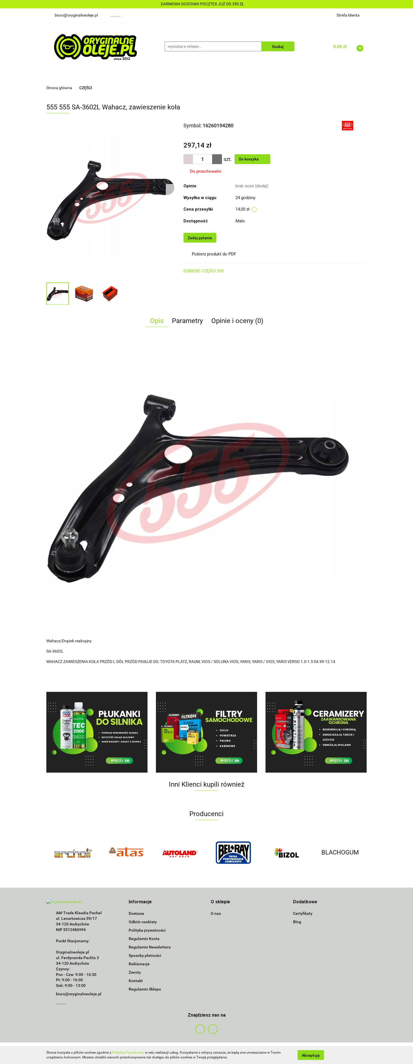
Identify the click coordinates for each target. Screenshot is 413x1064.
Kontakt (136, 980)
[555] (347, 125)
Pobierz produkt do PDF (214, 254)
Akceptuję (311, 1055)
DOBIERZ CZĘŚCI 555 (203, 270)
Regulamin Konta (144, 938)
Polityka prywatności (147, 930)
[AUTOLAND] (179, 853)
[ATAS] (126, 853)
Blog (297, 922)
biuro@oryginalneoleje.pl (78, 994)
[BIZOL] (286, 853)
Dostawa (136, 913)
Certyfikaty (302, 913)
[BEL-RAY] (233, 853)
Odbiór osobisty (143, 922)
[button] (140, 902)
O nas (216, 913)
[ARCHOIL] (73, 853)
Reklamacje (139, 964)
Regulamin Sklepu (145, 989)
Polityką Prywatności (128, 1052)
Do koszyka (249, 159)
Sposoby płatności (145, 955)
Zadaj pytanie (200, 238)
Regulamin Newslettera (150, 947)
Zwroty (135, 972)
